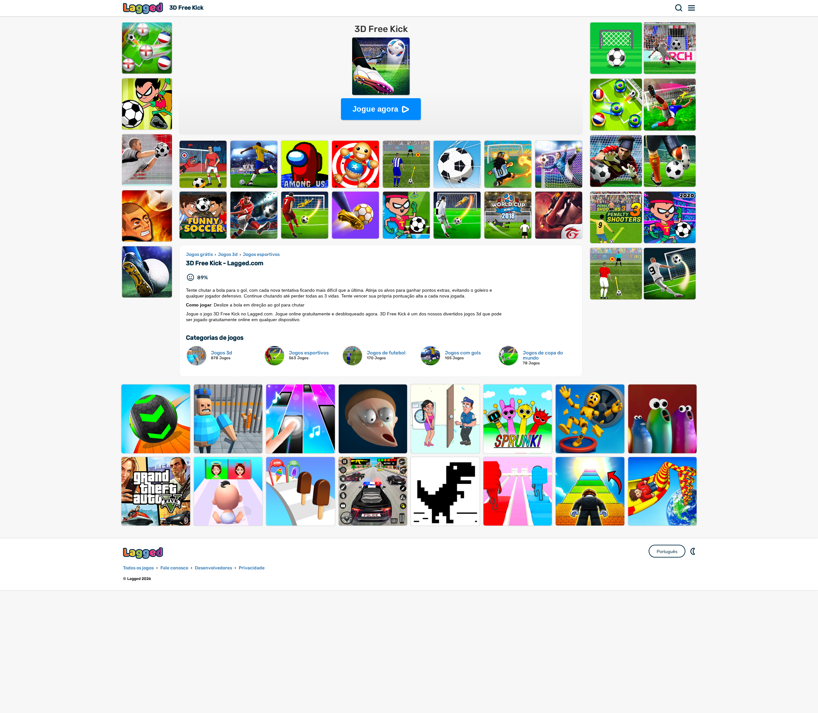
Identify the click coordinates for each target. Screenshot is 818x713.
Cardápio (691, 8)
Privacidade (252, 568)
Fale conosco (174, 568)
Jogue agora (375, 109)
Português (667, 551)
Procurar (679, 8)
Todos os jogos (138, 568)
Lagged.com (144, 553)
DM (693, 551)
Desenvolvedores (213, 568)
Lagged (144, 8)
